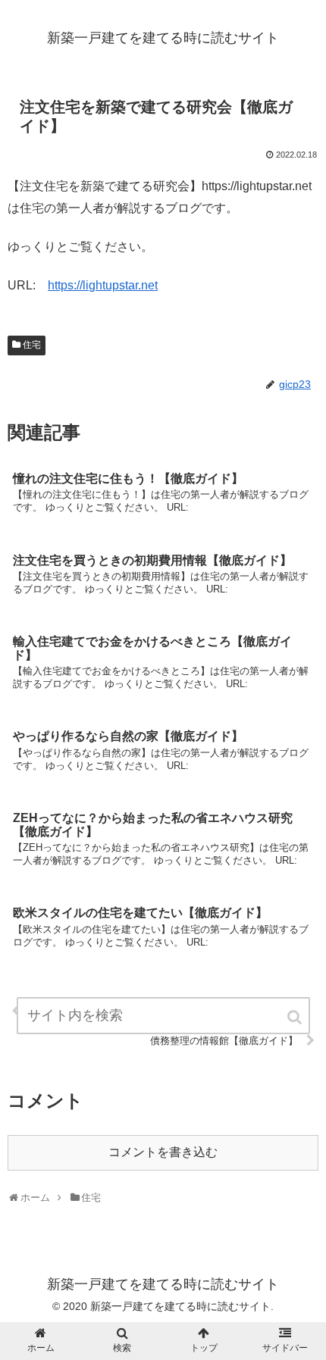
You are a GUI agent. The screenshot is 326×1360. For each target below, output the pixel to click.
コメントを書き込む (163, 1152)
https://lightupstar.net (103, 285)
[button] (295, 1017)
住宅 (32, 344)
